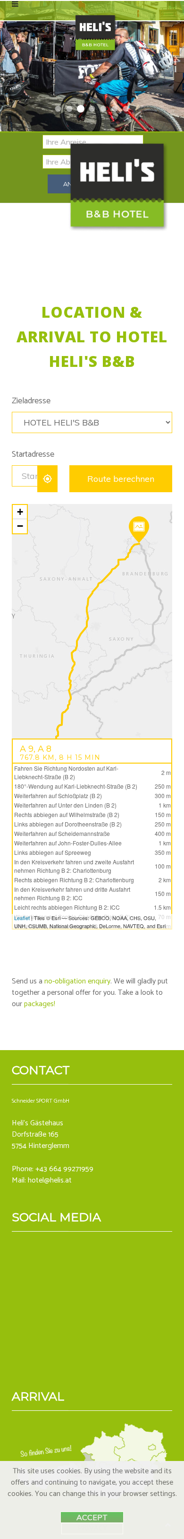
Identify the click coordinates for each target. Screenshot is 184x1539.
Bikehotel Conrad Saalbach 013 (81, 109)
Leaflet (22, 918)
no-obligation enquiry (77, 981)
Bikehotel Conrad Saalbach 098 (115, 109)
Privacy (92, 1528)
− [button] (20, 526)
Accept (92, 1517)
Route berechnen (120, 478)
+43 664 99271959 (64, 1169)
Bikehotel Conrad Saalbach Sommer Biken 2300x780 (103, 109)
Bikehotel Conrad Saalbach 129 (126, 109)
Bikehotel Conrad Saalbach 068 (70, 109)
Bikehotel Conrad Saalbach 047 (92, 109)
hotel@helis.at (50, 1180)
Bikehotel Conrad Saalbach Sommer (58, 109)
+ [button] (20, 512)
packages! (39, 1004)
